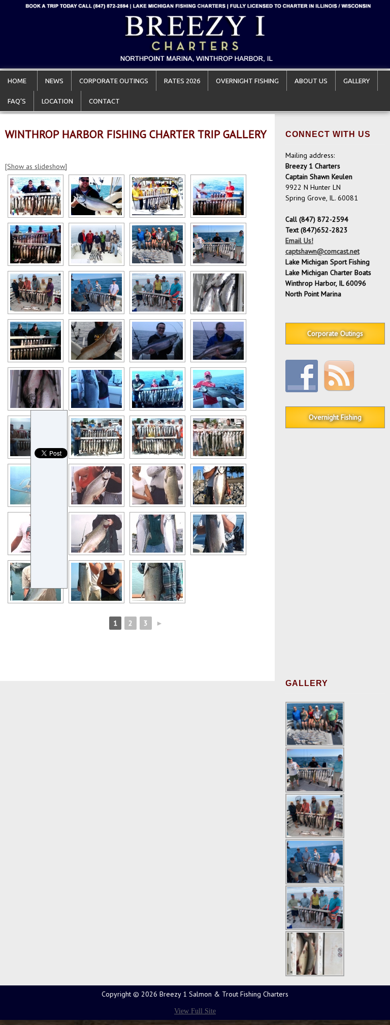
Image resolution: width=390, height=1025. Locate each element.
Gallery (356, 80)
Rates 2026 (182, 80)
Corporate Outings (113, 80)
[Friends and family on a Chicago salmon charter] (218, 196)
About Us (311, 80)
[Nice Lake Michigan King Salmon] (96, 196)
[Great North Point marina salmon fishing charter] (35, 196)
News (54, 80)
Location (57, 101)
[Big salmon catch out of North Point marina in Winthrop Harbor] (35, 244)
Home (18, 80)
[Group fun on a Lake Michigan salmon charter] (157, 196)
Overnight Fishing (247, 80)
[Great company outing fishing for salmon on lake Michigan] (157, 437)
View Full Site (195, 1011)
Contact (104, 101)
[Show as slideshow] (36, 166)
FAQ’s (17, 101)
